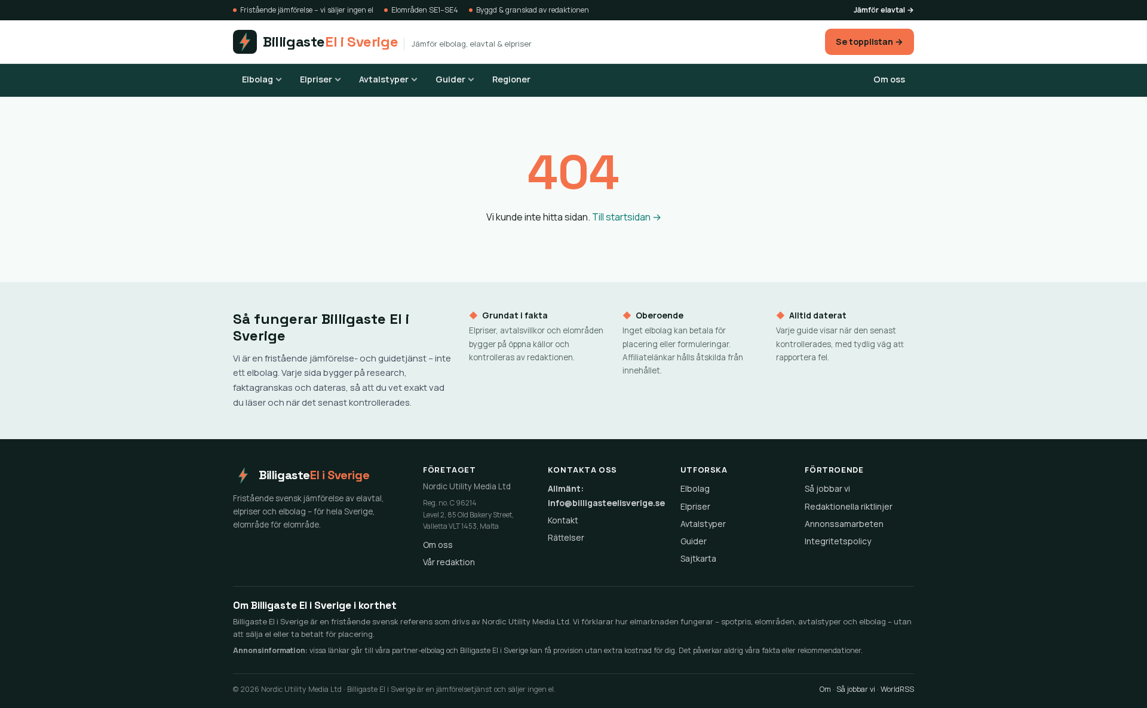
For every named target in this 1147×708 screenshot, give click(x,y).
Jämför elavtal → (884, 10)
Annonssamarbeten (844, 523)
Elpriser (316, 79)
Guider (450, 79)
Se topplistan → (869, 41)
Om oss (889, 79)
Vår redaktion (449, 562)
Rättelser (566, 537)
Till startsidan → (626, 216)
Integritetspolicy (838, 541)
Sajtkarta (698, 558)
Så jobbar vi (827, 488)
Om (825, 689)
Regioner (511, 79)
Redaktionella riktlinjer (849, 506)
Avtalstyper (384, 79)
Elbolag (257, 79)
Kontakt (563, 520)
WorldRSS (897, 689)
